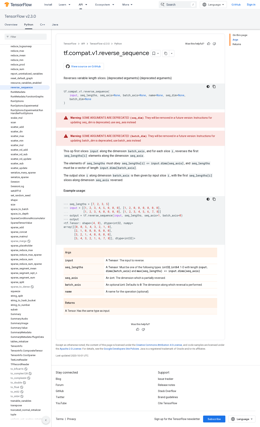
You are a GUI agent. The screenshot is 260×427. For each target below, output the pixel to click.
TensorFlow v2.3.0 (20, 16)
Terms (60, 419)
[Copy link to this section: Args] (75, 252)
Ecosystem (102, 4)
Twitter (60, 397)
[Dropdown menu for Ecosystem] (114, 4)
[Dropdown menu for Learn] (70, 4)
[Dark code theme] (208, 86)
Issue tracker (165, 378)
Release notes (166, 384)
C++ (42, 24)
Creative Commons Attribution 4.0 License (159, 345)
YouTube (61, 403)
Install (48, 4)
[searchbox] (26, 37)
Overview (11, 24)
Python (28, 24)
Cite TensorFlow (167, 403)
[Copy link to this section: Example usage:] (89, 190)
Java (55, 24)
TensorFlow (70, 43)
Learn (62, 4)
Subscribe (214, 419)
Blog (58, 378)
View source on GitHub (86, 66)
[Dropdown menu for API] (87, 4)
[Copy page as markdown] (165, 53)
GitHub (236, 4)
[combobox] (178, 4)
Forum (60, 384)
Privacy (71, 419)
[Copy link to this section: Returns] (78, 303)
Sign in (251, 4)
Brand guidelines (168, 397)
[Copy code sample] (214, 86)
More (125, 4)
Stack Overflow (167, 391)
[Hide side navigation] (46, 420)
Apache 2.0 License (70, 348)
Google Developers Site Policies (121, 348)
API (81, 4)
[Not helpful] (214, 44)
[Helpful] (208, 44)
